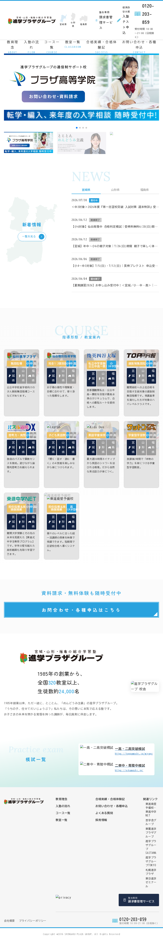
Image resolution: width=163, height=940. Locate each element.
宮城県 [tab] (86, 189)
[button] (77, 128)
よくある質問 (104, 813)
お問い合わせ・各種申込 (139, 46)
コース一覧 (52, 46)
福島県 (83, 24)
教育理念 (12, 46)
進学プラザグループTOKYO (151, 861)
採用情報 (101, 820)
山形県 (73, 24)
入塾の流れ (31, 46)
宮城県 (63, 24)
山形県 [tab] (115, 189)
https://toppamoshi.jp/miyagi (134, 751)
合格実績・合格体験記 (101, 46)
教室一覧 (73, 44)
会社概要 (9, 921)
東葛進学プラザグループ (151, 833)
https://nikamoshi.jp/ (130, 767)
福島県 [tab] (144, 189)
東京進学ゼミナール (151, 882)
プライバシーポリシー (32, 921)
